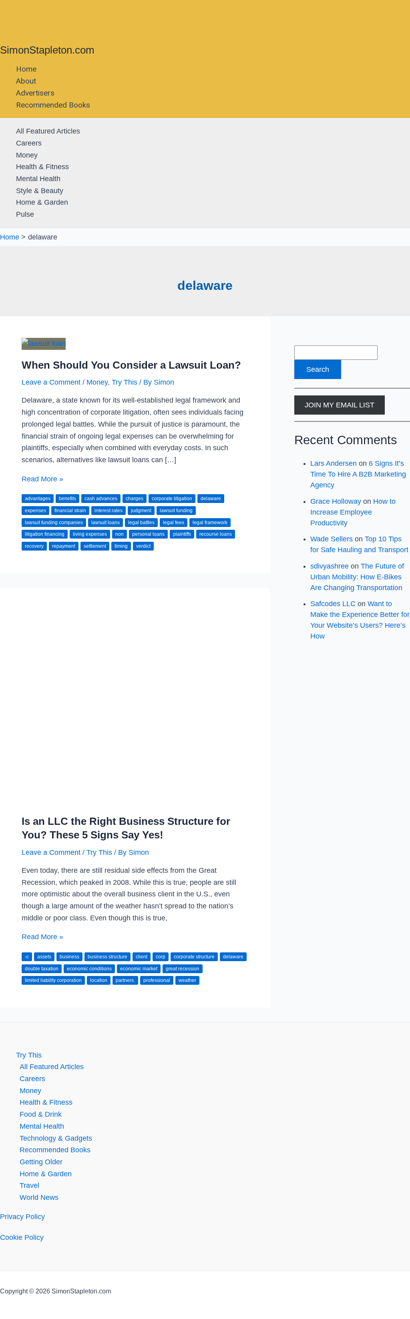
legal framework (210, 522)
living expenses (90, 534)
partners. (125, 980)
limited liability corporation (53, 980)
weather (187, 980)
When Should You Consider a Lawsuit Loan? (131, 365)
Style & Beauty (39, 191)
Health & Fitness (42, 167)
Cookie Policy (22, 1237)
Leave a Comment (51, 382)
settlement (95, 546)
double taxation (41, 969)
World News (39, 1197)
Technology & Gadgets (56, 1138)
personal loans (148, 534)
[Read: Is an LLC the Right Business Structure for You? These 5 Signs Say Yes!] (135, 800)
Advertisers (35, 93)
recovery (34, 546)
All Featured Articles (48, 131)
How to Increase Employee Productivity (353, 512)
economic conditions (89, 969)
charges (134, 498)
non (119, 534)
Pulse (25, 214)
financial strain (70, 510)
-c (27, 957)
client (141, 957)
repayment (63, 546)
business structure (107, 957)
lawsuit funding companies (54, 522)
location (98, 980)
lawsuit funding (176, 510)
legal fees (173, 522)
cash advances (100, 498)
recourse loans (215, 534)
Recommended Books (53, 105)
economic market (138, 969)
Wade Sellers (331, 539)
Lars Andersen (333, 463)
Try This (124, 382)
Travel (29, 1185)
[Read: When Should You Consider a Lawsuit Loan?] (44, 343)
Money (27, 155)
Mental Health (38, 179)
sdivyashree (329, 566)
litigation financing (44, 534)
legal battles (141, 522)
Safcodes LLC (333, 604)
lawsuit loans (105, 522)
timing (121, 546)
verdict (143, 546)
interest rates (108, 510)
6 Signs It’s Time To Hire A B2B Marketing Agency (358, 474)
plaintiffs (182, 534)
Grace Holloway (335, 501)
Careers (29, 143)
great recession (182, 969)
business (69, 957)
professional (156, 980)
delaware (211, 498)
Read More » (42, 479)
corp (160, 957)
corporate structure (194, 957)
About (26, 81)
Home (26, 69)
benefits (67, 498)
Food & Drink (41, 1114)
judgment (141, 510)
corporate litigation (172, 498)
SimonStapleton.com (47, 50)
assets (44, 957)
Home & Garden (42, 202)
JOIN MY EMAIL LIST (339, 405)
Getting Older (41, 1162)
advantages (37, 498)
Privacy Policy (22, 1217)
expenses (35, 510)
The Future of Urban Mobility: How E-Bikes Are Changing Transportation (357, 577)
